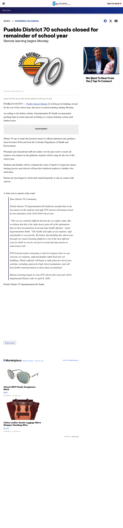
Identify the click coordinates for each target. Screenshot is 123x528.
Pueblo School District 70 (38, 103)
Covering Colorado (27, 21)
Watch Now (113, 4)
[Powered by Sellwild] (75, 436)
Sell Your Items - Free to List (32, 361)
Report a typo (10, 343)
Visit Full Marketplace (71, 360)
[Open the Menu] (4, 3)
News (7, 21)
